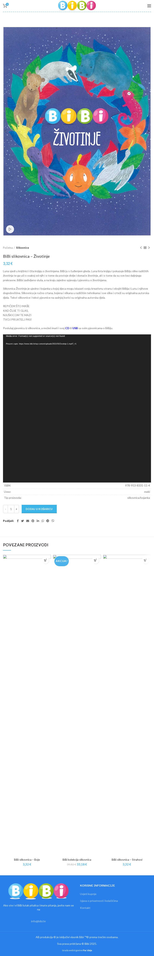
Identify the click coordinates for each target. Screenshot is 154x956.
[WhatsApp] (42, 520)
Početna (8, 247)
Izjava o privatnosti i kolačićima (99, 900)
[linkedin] (37, 520)
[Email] (27, 520)
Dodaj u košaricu (39, 509)
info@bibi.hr (38, 921)
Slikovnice (22, 247)
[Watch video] (10, 229)
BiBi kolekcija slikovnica (77, 859)
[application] (77, 408)
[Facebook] (18, 520)
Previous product (141, 248)
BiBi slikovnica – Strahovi (127, 859)
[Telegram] (47, 520)
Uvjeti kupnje (88, 894)
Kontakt (85, 907)
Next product (149, 248)
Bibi (87, 943)
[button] (45, 560)
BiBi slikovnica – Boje (27, 859)
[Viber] (53, 520)
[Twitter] (22, 520)
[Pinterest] (32, 520)
